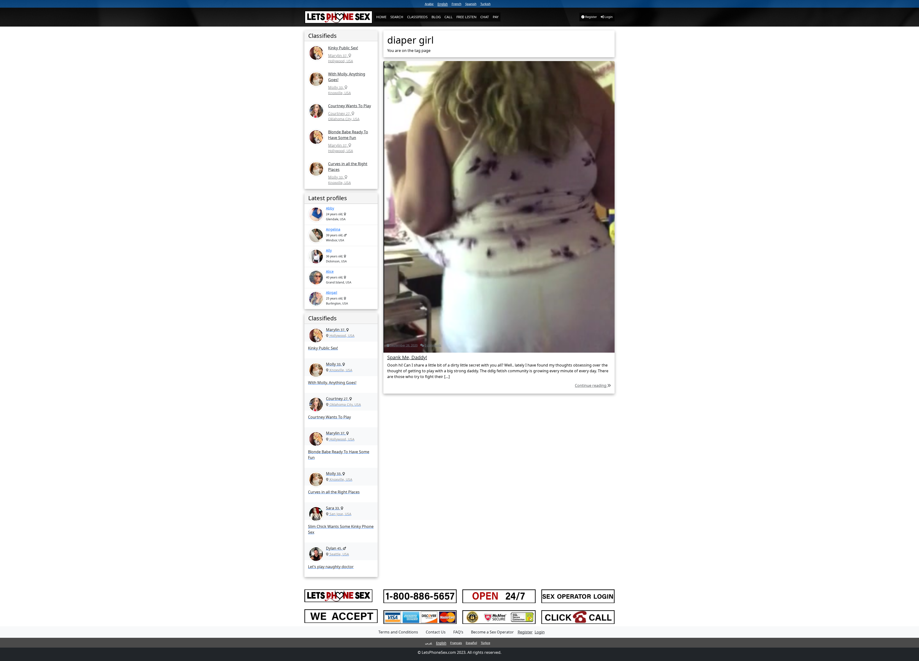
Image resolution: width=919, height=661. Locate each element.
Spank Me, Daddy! (407, 357)
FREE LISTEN (466, 17)
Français (456, 643)
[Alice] (316, 278)
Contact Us (436, 632)
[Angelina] (316, 235)
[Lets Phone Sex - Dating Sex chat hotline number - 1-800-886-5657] (338, 17)
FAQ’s (458, 632)
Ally (329, 250)
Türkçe (485, 643)
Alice (330, 271)
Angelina (333, 229)
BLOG (436, 17)
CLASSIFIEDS (417, 17)
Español (471, 643)
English (442, 4)
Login (608, 17)
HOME (381, 17)
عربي (428, 643)
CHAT (484, 17)
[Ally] (316, 257)
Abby (330, 208)
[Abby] (316, 214)
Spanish (470, 4)
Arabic (429, 4)
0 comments (433, 345)
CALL (448, 17)
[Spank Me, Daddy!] (499, 206)
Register (590, 17)
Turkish (485, 4)
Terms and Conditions (398, 632)
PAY (496, 17)
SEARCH (396, 17)
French (456, 4)
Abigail (331, 292)
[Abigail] (316, 299)
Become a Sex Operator (492, 632)
